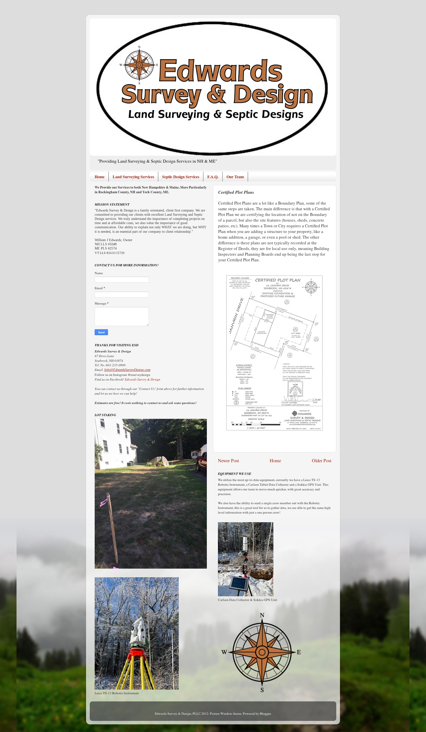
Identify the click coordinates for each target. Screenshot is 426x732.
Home (100, 176)
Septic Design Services (180, 176)
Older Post (321, 460)
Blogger (265, 713)
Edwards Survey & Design (142, 379)
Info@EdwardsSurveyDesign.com (127, 370)
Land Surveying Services (133, 176)
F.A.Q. (212, 176)
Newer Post (228, 460)
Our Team (235, 176)
